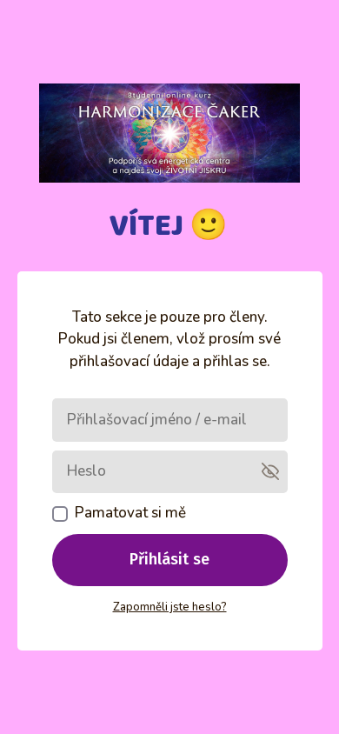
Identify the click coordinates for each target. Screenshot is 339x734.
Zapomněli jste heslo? (170, 607)
